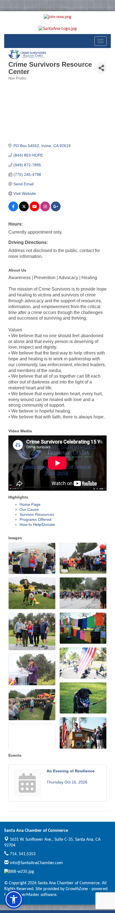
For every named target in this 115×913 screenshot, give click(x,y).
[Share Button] (101, 68)
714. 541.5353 (22, 854)
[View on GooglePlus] (56, 210)
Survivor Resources (37, 514)
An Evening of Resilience (71, 771)
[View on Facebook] (13, 210)
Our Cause (29, 509)
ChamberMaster (24, 895)
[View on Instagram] (45, 210)
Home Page (30, 504)
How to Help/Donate (37, 524)
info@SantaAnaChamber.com (36, 863)
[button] (14, 899)
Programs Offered (35, 519)
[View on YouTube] (34, 210)
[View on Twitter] (24, 210)
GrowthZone (77, 889)
